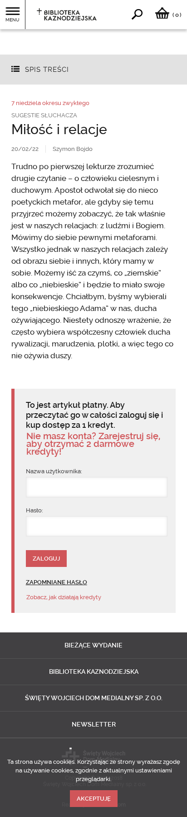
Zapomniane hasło (56, 582)
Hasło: (34, 510)
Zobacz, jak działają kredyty (63, 597)
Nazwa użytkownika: (54, 471)
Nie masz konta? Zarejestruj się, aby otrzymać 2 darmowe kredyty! (93, 444)
